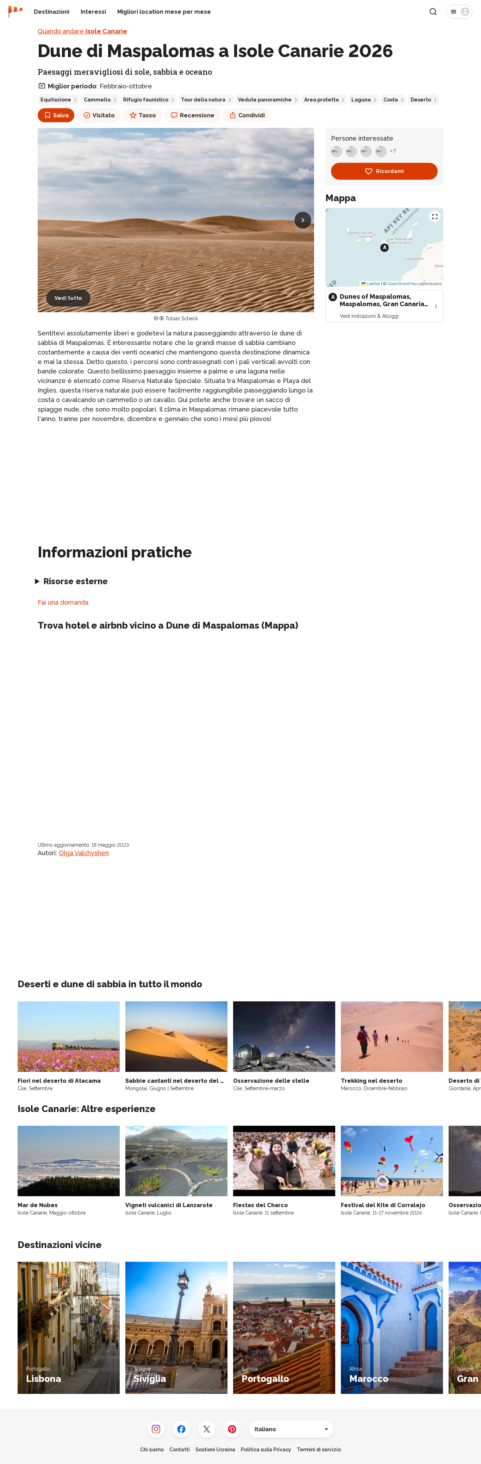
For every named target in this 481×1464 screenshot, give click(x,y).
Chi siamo (152, 1449)
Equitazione (55, 100)
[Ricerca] (433, 12)
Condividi (251, 115)
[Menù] (459, 12)
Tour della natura (203, 100)
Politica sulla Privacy (266, 1449)
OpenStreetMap (402, 283)
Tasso (147, 115)
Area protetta (321, 100)
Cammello (97, 100)
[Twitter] (206, 1429)
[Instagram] (156, 1429)
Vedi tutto (68, 298)
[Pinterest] (232, 1429)
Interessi (93, 11)
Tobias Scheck (181, 318)
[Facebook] (181, 1429)
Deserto (421, 100)
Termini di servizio (319, 1449)
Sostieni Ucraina (215, 1449)
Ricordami (390, 171)
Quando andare (82, 31)
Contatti (179, 1449)
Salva (61, 115)
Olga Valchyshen (84, 853)
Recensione (197, 115)
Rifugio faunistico (145, 100)
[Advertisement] (176, 479)
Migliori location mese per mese (164, 11)
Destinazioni (51, 11)
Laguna (361, 100)
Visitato (104, 115)
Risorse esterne (75, 581)
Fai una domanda (63, 602)
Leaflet (373, 283)
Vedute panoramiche (265, 100)
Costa (390, 100)
